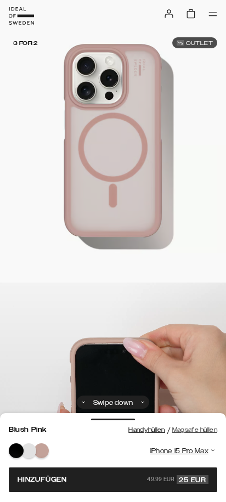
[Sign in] (169, 14)
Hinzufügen (112, 479)
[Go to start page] (21, 16)
